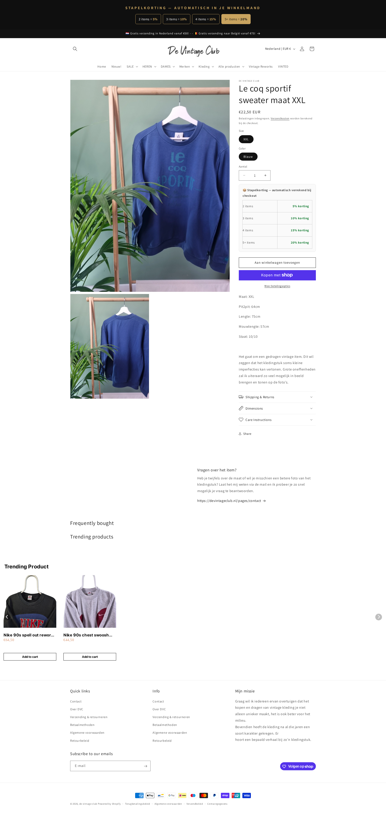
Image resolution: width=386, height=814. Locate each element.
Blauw (248, 157)
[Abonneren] (145, 766)
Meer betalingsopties (277, 285)
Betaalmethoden (82, 725)
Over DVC (76, 709)
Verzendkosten (280, 118)
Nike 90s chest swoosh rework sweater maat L (86, 635)
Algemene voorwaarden (87, 733)
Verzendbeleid (195, 803)
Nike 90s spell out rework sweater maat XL (28, 635)
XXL (246, 139)
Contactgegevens (217, 803)
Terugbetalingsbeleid (137, 803)
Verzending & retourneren (88, 717)
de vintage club (88, 803)
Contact (76, 701)
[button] (75, 49)
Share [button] (247, 433)
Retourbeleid (79, 740)
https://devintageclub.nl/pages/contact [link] (229, 500)
